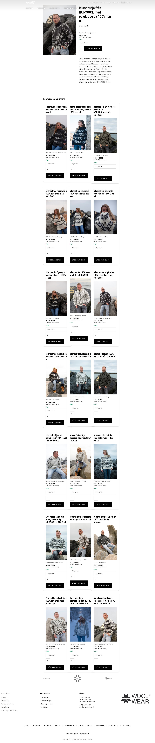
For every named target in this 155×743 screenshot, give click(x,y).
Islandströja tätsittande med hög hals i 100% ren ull (57, 357)
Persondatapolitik (72, 734)
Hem (87, 2)
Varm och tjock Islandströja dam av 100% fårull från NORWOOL (81, 601)
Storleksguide (95, 2)
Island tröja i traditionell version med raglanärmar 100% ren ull (81, 110)
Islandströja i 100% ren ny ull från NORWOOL (80, 273)
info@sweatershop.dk (86, 707)
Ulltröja (3, 697)
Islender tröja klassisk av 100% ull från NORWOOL (81, 355)
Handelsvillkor (84, 734)
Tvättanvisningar (106, 2)
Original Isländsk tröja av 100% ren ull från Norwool (105, 519)
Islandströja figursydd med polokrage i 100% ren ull (56, 275)
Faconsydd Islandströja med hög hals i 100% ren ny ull (57, 110)
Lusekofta (4, 701)
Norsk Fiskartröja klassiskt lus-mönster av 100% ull (80, 438)
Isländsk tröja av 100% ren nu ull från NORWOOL (105, 355)
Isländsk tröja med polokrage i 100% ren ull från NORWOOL (57, 438)
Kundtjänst (116, 2)
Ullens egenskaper (46, 704)
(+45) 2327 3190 (85, 705)
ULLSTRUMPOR (88, 8)
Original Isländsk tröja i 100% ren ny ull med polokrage (56, 601)
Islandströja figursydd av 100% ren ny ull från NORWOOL (57, 194)
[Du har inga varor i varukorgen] (124, 3)
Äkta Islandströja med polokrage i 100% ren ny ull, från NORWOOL (104, 601)
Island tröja (5, 707)
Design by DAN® (87, 739)
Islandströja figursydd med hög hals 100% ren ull (104, 194)
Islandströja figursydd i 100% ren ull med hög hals (80, 194)
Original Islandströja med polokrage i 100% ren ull (81, 518)
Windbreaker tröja (7, 704)
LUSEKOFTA (41, 8)
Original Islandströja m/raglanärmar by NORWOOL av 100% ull (56, 519)
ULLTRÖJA (29, 8)
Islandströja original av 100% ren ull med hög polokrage (104, 275)
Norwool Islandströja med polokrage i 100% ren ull (103, 438)
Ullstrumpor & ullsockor (9, 710)
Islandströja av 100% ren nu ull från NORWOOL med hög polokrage (105, 111)
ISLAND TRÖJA (54, 8)
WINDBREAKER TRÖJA (71, 8)
